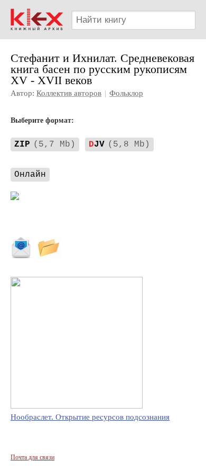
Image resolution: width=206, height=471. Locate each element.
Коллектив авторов (68, 93)
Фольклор (126, 93)
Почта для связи (32, 457)
